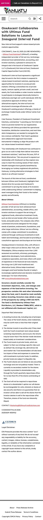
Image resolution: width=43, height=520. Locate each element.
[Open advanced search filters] (34, 18)
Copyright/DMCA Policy (11, 516)
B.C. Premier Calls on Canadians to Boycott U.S (22, 3)
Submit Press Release (13, 512)
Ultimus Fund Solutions (10, 204)
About (12, 508)
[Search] (29, 18)
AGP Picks (5, 3)
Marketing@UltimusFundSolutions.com (25, 405)
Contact (38, 516)
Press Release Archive (24, 508)
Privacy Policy (27, 516)
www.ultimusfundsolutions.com (16, 279)
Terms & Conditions (31, 512)
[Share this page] (40, 19)
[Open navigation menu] (4, 19)
